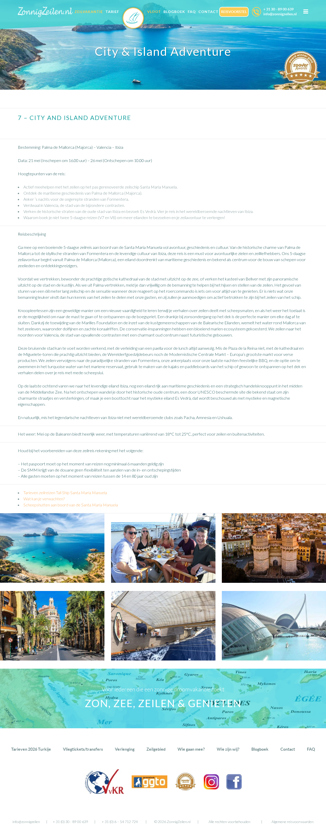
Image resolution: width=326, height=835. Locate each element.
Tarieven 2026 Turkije (31, 749)
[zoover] (185, 789)
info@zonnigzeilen (26, 821)
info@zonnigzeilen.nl (280, 14)
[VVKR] (104, 792)
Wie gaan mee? (191, 749)
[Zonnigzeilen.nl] (133, 22)
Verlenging (124, 749)
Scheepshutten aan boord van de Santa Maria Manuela (70, 504)
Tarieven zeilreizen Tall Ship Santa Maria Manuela (65, 492)
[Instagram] (211, 787)
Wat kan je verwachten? (44, 498)
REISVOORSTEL (234, 12)
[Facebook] (234, 787)
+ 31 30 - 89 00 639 (278, 9)
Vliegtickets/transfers (83, 749)
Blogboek (259, 749)
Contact (287, 749)
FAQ (311, 749)
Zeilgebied (156, 749)
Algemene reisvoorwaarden (292, 821)
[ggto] (149, 786)
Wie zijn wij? (228, 749)
